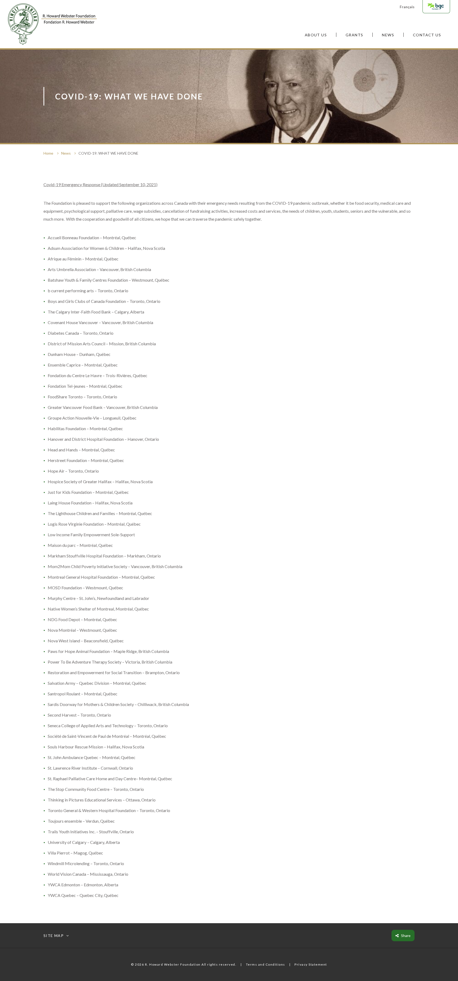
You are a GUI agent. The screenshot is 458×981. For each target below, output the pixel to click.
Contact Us (427, 35)
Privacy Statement (310, 964)
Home (48, 153)
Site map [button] (53, 936)
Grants (354, 35)
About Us (316, 35)
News (388, 35)
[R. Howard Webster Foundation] (52, 24)
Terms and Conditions (265, 964)
